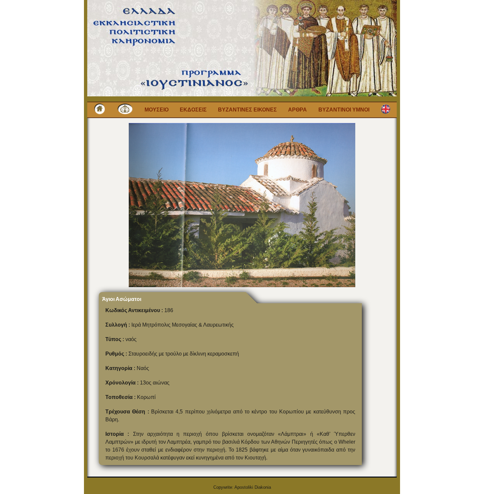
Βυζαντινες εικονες (247, 109)
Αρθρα (297, 109)
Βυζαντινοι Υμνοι (343, 109)
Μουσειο (157, 109)
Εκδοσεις (193, 109)
